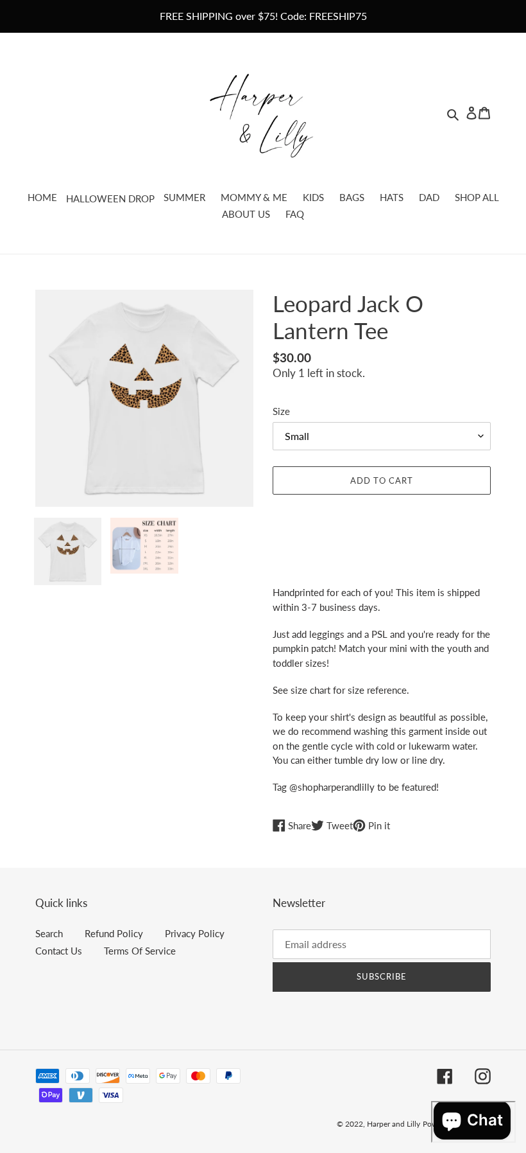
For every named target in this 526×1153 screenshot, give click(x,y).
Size (281, 411)
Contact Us (58, 950)
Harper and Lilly (393, 1124)
